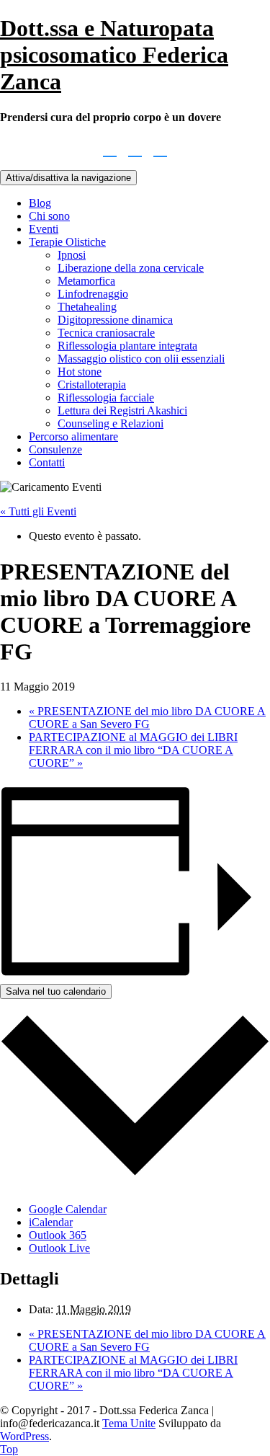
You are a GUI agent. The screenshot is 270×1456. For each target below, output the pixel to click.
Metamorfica (86, 281)
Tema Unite (129, 1423)
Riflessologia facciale (106, 397)
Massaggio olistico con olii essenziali (141, 358)
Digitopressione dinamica (115, 320)
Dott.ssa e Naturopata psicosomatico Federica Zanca (114, 54)
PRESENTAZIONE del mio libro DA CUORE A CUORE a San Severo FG (147, 717)
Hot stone (80, 371)
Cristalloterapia (92, 384)
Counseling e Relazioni (110, 423)
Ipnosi (72, 255)
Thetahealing (87, 307)
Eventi (43, 229)
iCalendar (51, 1222)
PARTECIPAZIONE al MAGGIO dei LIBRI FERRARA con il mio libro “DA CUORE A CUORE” (133, 750)
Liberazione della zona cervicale (131, 268)
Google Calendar (68, 1209)
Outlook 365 (57, 1235)
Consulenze (55, 449)
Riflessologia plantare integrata (127, 345)
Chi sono (49, 216)
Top (9, 1449)
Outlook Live (59, 1248)
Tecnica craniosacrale (106, 333)
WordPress (24, 1436)
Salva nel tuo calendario (56, 991)
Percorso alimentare (73, 436)
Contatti (47, 462)
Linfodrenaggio (93, 294)
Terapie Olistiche (67, 242)
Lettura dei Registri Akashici (122, 410)
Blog (40, 203)
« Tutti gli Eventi (38, 511)
